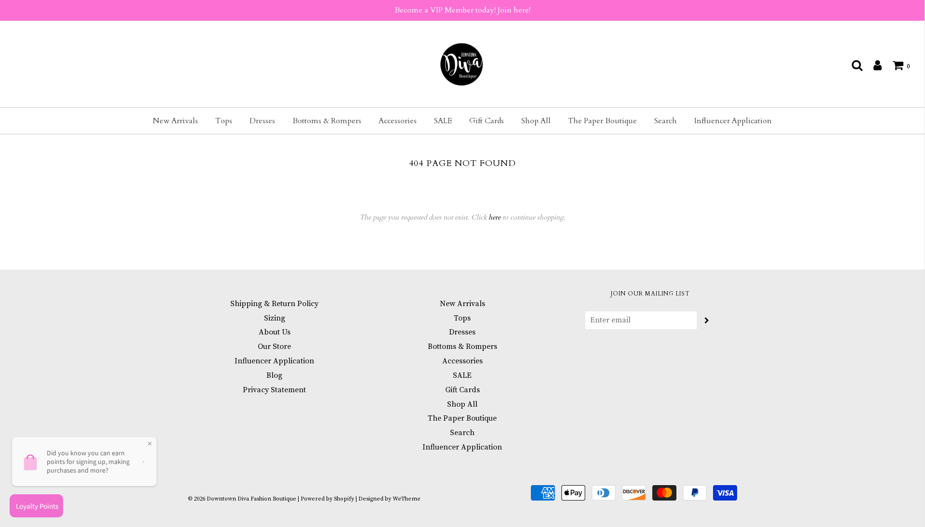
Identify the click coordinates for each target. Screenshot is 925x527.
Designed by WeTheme (389, 498)
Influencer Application (733, 121)
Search (665, 121)
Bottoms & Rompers (326, 121)
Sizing (274, 318)
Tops (223, 121)
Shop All (536, 121)
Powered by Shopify (327, 498)
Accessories (398, 121)
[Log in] (873, 65)
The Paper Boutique (602, 121)
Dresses (262, 121)
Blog (274, 375)
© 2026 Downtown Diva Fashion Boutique (242, 498)
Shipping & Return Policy (274, 303)
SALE (443, 121)
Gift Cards (486, 121)
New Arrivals (175, 121)
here (495, 217)
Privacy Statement (274, 390)
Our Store (274, 346)
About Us (275, 332)
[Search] (852, 65)
